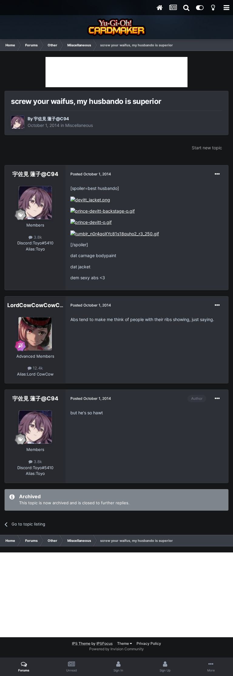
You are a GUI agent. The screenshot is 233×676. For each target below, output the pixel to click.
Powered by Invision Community (116, 649)
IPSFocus (104, 643)
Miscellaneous (79, 125)
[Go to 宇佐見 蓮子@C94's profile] (17, 122)
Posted (90, 174)
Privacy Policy (149, 643)
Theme (123, 643)
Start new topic (207, 147)
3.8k (37, 237)
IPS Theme (81, 643)
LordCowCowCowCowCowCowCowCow (61, 305)
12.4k (37, 368)
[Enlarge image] (90, 199)
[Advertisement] (116, 72)
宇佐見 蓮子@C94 (51, 118)
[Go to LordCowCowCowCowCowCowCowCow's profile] (35, 333)
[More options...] (217, 174)
